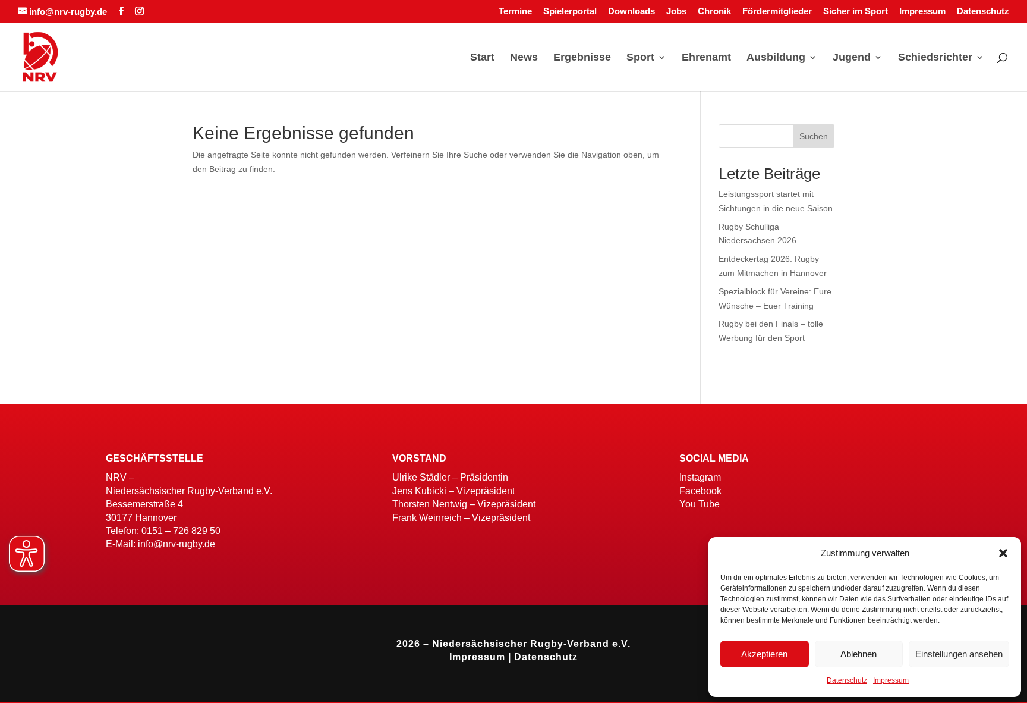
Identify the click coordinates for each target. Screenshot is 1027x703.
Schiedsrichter (935, 58)
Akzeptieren (764, 654)
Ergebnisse (582, 58)
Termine (515, 11)
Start (482, 58)
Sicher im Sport (855, 11)
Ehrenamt (706, 58)
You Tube (699, 504)
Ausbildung (775, 58)
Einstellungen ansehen (959, 654)
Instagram (700, 477)
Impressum (891, 680)
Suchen (813, 136)
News (524, 58)
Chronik (714, 11)
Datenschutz (847, 680)
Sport (640, 58)
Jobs (676, 11)
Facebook (700, 491)
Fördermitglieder (777, 11)
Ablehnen (858, 654)
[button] (1003, 553)
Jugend (852, 58)
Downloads (631, 11)
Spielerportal (570, 11)
